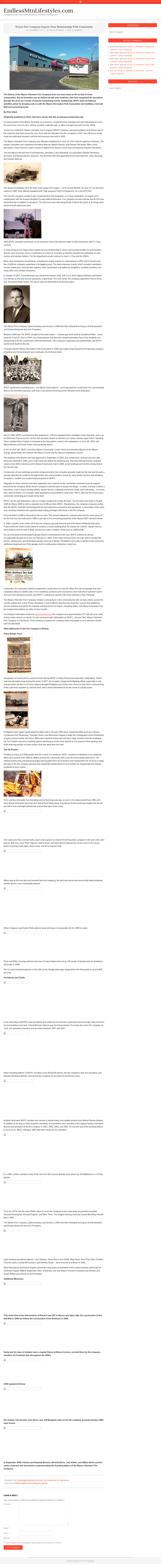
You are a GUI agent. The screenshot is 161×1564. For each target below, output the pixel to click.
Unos (77, 1561)
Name (6, 1528)
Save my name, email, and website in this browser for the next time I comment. (34, 1543)
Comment (7, 1504)
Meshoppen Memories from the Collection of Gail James (43, 1480)
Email (6, 1533)
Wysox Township (57, 30)
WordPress (91, 1561)
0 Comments (77, 30)
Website (6, 1538)
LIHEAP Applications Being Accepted (30, 1483)
